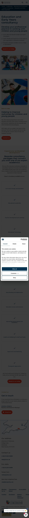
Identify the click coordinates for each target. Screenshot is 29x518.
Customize (13, 273)
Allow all (14, 269)
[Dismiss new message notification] (27, 509)
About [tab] (23, 243)
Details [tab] (14, 243)
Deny (14, 277)
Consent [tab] (5, 243)
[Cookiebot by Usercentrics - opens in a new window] (20, 239)
